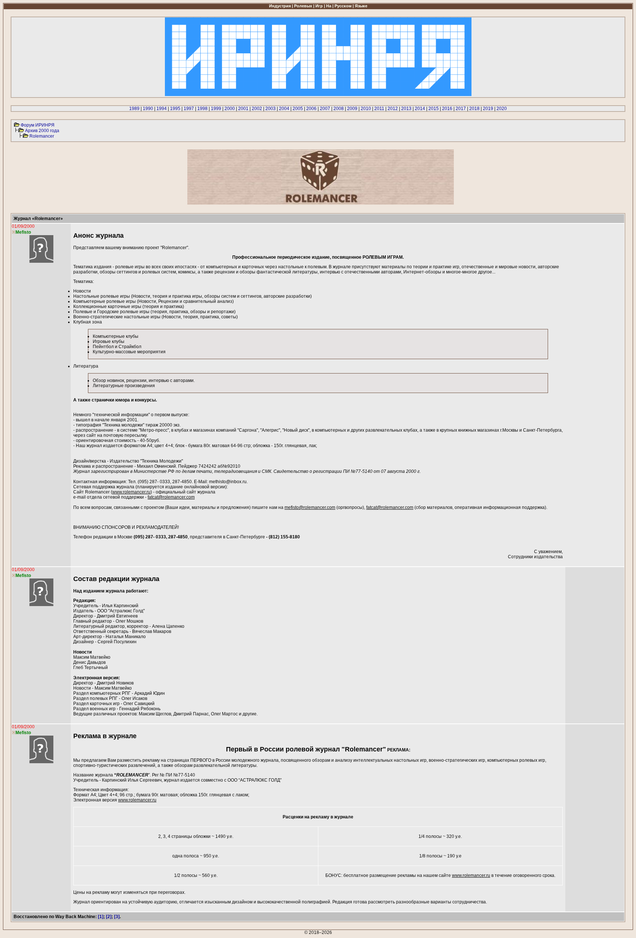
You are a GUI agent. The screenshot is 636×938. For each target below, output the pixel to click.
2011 (379, 108)
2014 (420, 108)
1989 (134, 108)
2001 (243, 108)
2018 (474, 108)
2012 (393, 108)
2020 (502, 108)
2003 (270, 108)
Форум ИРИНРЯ (37, 125)
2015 (433, 108)
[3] (117, 916)
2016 (447, 108)
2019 (488, 108)
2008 (338, 108)
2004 (284, 108)
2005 (298, 108)
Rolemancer (41, 136)
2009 (352, 108)
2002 (257, 108)
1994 (161, 108)
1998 (202, 108)
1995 (175, 108)
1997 (189, 108)
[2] (109, 916)
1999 (216, 108)
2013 (406, 108)
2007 (325, 108)
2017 (461, 108)
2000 (230, 108)
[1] (100, 916)
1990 (148, 108)
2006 (311, 108)
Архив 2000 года (42, 130)
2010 (366, 108)
